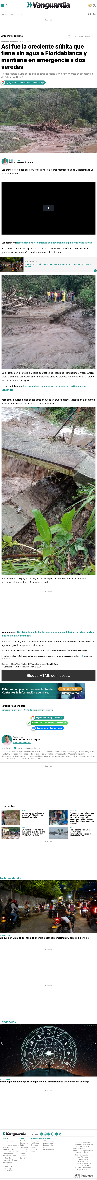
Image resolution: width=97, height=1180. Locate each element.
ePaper (5, 1143)
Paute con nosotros (10, 1151)
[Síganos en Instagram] (48, 1133)
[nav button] (2, 5)
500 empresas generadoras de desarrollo (48, 1143)
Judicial (73, 811)
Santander (24, 1143)
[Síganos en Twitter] (45, 1133)
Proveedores (8, 1166)
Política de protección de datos (11, 1159)
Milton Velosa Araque (21, 162)
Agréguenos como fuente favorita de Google (25, 82)
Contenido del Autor (22, 743)
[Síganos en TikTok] (56, 1133)
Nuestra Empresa (9, 1156)
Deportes (23, 1151)
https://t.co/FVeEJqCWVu (22, 664)
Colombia (23, 1149)
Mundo (72, 828)
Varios (33, 1147)
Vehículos (35, 1143)
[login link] (94, 5)
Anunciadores (8, 1149)
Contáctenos (8, 1153)
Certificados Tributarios (7, 1163)
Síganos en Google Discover (49, 717)
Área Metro (5, 935)
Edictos (34, 1149)
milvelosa (8, 748)
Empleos (34, 1145)
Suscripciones (8, 1141)
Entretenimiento (26, 1147)
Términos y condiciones (7, 1169)
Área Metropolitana (86, 36)
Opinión (23, 1158)
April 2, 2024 (36, 667)
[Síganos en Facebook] (41, 1133)
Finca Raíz (35, 1141)
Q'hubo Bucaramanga (48, 1148)
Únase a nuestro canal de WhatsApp (49, 723)
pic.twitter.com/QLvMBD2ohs (45, 664)
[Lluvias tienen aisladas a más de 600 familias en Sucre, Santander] (11, 817)
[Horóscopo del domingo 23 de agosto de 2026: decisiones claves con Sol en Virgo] (48, 1050)
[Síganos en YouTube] (52, 1133)
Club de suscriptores (11, 1147)
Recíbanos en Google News (49, 728)
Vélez (24, 811)
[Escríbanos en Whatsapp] (60, 1133)
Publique (34, 1151)
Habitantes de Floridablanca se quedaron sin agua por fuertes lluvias (54, 242)
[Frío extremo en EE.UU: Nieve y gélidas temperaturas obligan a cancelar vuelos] (58, 833)
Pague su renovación (11, 1145)
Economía (24, 1156)
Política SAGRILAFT (83, 1161)
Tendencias (5, 1079)
